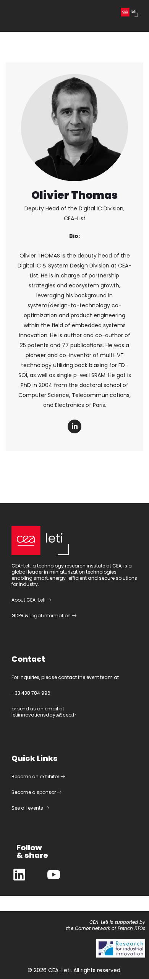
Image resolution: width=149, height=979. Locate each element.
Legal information (50, 615)
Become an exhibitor (35, 776)
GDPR (17, 615)
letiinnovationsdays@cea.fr (43, 715)
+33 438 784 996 (30, 693)
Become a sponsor (34, 792)
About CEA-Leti (29, 600)
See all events (27, 808)
